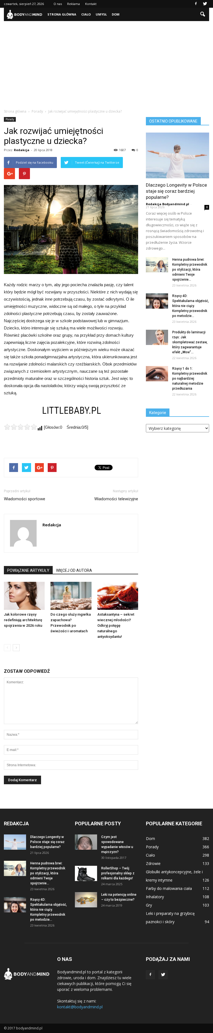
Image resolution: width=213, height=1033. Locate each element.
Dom (116, 14)
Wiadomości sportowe (24, 498)
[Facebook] (196, 4)
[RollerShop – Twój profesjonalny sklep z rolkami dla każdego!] (86, 873)
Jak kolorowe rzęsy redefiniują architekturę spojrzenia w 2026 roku (23, 620)
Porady (10, 119)
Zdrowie (153, 863)
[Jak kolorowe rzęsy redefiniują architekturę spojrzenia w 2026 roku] (24, 596)
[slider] (20, 426)
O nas (58, 4)
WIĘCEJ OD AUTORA (74, 570)
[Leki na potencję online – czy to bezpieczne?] (86, 899)
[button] (202, 14)
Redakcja (21, 150)
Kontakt (91, 4)
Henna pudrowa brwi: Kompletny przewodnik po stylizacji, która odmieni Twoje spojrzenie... (189, 269)
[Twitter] (205, 4)
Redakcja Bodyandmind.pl (167, 204)
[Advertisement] (106, 62)
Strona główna (61, 14)
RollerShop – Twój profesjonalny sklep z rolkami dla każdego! (118, 873)
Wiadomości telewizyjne (116, 498)
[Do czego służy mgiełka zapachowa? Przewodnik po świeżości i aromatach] (70, 596)
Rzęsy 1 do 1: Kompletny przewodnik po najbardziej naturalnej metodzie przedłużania (189, 378)
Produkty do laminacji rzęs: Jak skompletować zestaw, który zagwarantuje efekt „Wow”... (189, 342)
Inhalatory (155, 896)
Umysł (101, 14)
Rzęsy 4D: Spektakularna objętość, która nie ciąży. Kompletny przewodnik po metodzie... (190, 306)
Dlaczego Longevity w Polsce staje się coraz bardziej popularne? (176, 191)
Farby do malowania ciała (169, 888)
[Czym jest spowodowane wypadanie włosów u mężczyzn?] (86, 842)
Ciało (86, 14)
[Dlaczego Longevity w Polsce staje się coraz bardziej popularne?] (177, 155)
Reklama (73, 4)
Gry (149, 905)
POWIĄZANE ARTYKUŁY (28, 570)
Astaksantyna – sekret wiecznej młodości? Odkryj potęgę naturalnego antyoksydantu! (115, 625)
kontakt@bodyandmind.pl (80, 1006)
